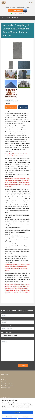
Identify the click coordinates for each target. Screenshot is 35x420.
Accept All (17, 412)
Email (3, 319)
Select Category (11, 17)
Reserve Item (12, 107)
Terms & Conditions (7, 384)
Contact (3, 382)
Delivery (3, 380)
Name (3, 313)
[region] (17, 409)
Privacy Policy (5, 387)
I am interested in (6, 332)
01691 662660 (17, 10)
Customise (9, 416)
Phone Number (6, 326)
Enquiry (3, 339)
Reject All (25, 416)
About (3, 378)
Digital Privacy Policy (7, 386)
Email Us (24, 107)
